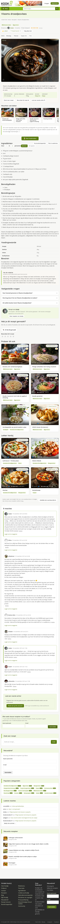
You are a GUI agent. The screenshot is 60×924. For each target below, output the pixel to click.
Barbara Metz (11, 615)
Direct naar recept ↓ (9, 100)
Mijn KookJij (4, 897)
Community (21, 906)
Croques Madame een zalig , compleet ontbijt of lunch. (24, 850)
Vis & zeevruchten (49, 788)
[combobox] (39, 8)
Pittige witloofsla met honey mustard (44, 366)
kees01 (10, 666)
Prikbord (3, 888)
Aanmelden (52, 727)
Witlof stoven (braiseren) (40, 427)
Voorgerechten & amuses (11, 788)
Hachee (5, 490)
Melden (20, 531)
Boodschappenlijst (6, 904)
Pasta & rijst (8, 793)
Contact (3, 890)
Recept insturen (6, 902)
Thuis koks (21, 888)
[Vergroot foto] (3, 79)
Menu (6, 8)
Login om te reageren (11, 534)
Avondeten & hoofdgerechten (16, 429)
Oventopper (12, 863)
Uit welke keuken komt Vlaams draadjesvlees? (17, 303)
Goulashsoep (36, 490)
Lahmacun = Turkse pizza (11, 461)
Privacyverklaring (23, 900)
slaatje (17, 309)
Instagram (49, 922)
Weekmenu (21, 886)
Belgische (37, 96)
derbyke (10, 631)
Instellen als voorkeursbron (48, 500)
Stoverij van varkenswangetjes (12, 366)
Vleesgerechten (51, 463)
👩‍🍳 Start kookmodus (30, 138)
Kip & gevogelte (29, 793)
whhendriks (11, 681)
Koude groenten (37, 396)
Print (30, 35)
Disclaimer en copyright (25, 897)
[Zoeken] (57, 8)
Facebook (56, 922)
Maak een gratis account (15, 705)
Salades (39, 793)
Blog (2, 895)
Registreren (55, 3)
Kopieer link (24, 35)
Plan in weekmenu (53, 143)
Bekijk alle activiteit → (10, 823)
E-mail (26, 723)
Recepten (14, 19)
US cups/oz (32, 146)
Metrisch (24, 146)
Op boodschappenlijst (40, 143)
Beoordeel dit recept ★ (23, 100)
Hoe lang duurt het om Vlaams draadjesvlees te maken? (20, 298)
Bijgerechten (16, 25)
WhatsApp (8, 36)
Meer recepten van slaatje (16, 316)
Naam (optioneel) (7, 723)
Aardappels (5, 429)
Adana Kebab (36, 461)
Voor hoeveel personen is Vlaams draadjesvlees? (17, 293)
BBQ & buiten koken (6, 25)
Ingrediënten (22, 890)
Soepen (34, 492)
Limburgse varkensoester (16, 837)
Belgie (43, 96)
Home (9, 19)
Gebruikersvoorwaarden (25, 895)
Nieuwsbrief (4, 900)
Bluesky (43, 922)
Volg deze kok (28, 31)
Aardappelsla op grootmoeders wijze (14, 427)
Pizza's (19, 463)
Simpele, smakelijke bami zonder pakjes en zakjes (23, 856)
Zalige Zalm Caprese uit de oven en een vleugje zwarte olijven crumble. (29, 844)
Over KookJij (4, 886)
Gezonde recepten (50, 793)
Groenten (18, 793)
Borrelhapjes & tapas (10, 790)
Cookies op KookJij (23, 893)
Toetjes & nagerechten (27, 788)
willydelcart (11, 556)
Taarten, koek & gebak (24, 790)
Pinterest (16, 36)
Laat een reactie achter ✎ (38, 100)
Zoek (53, 742)
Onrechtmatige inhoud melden (25, 903)
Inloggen (46, 3)
